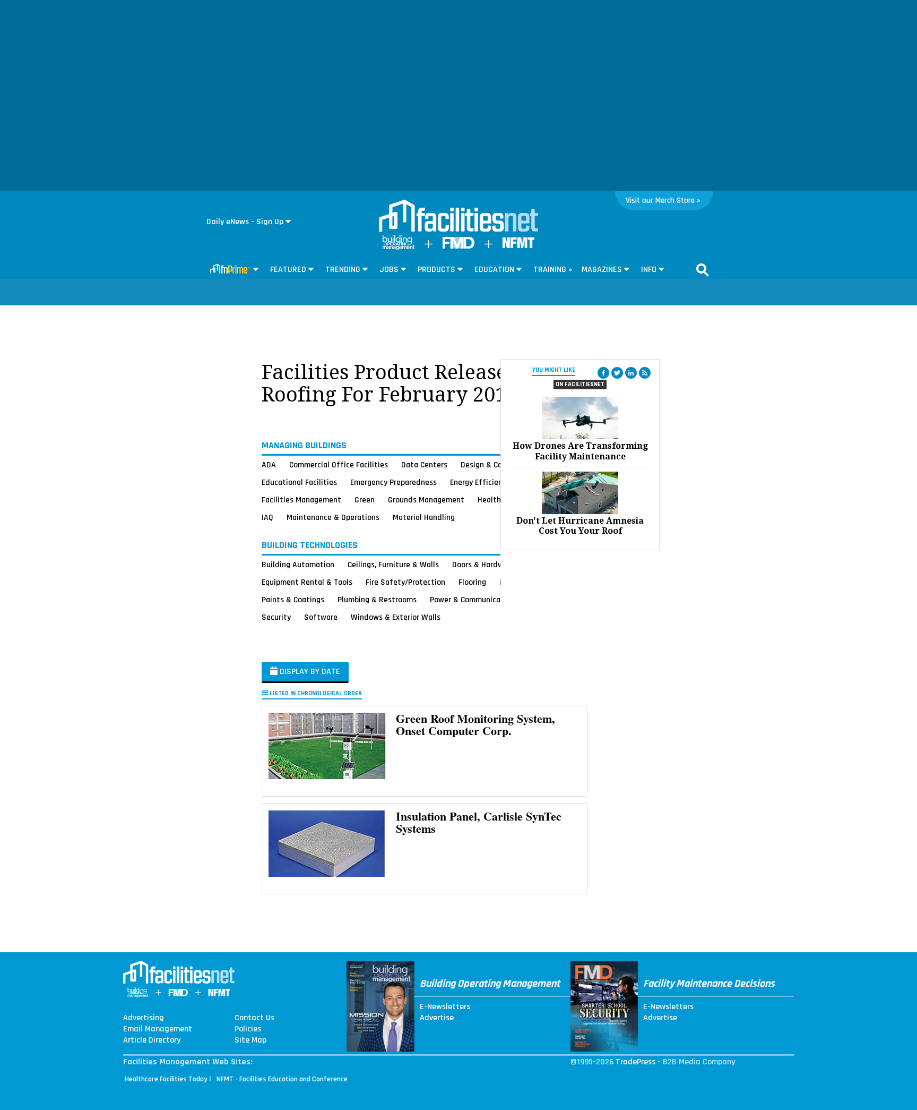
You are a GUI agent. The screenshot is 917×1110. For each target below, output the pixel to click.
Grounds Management (426, 499)
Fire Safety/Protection (405, 582)
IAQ (267, 517)
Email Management (157, 1029)
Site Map (250, 1040)
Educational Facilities (299, 482)
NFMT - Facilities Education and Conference (282, 1079)
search (702, 270)
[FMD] (458, 246)
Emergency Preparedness (393, 482)
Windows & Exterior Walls (395, 617)
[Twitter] (617, 373)
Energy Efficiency (480, 482)
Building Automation (298, 564)
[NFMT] (518, 245)
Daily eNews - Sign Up (244, 221)
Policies (248, 1029)
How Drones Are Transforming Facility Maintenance (580, 451)
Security (276, 617)
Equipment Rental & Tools (307, 582)
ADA (269, 464)
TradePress (635, 1062)
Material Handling (424, 517)
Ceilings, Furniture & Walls (393, 564)
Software (321, 617)
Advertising (143, 1018)
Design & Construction (500, 464)
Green (364, 499)
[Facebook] (603, 373)
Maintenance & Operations (333, 517)
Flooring (472, 582)
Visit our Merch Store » (663, 200)
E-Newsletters (445, 1007)
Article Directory (151, 1040)
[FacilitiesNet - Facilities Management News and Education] (458, 217)
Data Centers (424, 464)
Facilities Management (301, 499)
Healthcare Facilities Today (166, 1079)
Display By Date (309, 671)
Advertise (437, 1018)
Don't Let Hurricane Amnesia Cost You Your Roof (580, 526)
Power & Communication (472, 599)
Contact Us (254, 1018)
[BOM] (398, 247)
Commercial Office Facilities (338, 464)
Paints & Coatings (293, 599)
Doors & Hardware (483, 564)
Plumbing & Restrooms (377, 599)
